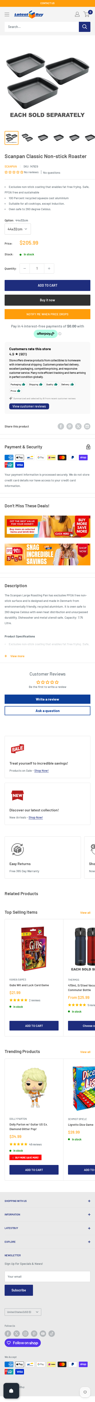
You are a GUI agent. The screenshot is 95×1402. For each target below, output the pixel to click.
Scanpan (11, 166)
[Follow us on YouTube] (43, 1333)
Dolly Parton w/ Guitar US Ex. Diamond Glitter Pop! (28, 1127)
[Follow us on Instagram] (25, 1333)
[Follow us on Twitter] (16, 1333)
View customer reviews (29, 406)
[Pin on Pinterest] (69, 426)
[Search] (84, 27)
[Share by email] (87, 426)
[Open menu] (7, 14)
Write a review (47, 699)
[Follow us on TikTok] (51, 1333)
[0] (86, 14)
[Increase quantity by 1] (49, 268)
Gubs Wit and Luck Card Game (29, 985)
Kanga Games (17, 979)
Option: (16, 220)
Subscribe (19, 1290)
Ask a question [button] (48, 710)
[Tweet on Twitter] (78, 426)
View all (85, 912)
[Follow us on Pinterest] (34, 1333)
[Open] (11, 1391)
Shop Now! (41, 770)
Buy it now (47, 300)
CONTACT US (47, 3)
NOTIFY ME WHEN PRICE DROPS (47, 314)
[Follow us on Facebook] (8, 1333)
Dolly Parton (18, 1118)
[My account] (77, 14)
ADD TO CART (47, 285)
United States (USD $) (19, 1311)
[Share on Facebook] (61, 426)
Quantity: (11, 268)
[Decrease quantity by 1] (25, 268)
